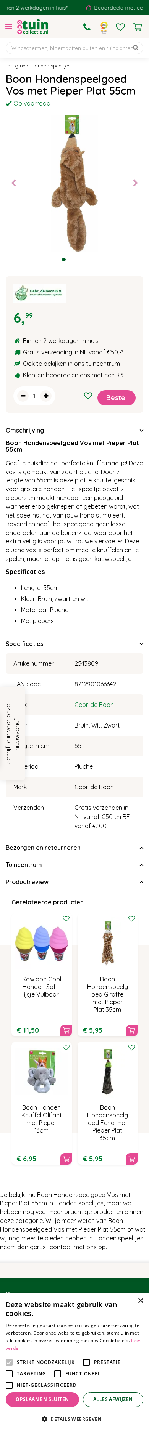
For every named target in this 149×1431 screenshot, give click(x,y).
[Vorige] (13, 183)
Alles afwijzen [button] (113, 1399)
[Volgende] (135, 183)
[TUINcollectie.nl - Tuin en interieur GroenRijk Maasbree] (32, 26)
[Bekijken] (137, 27)
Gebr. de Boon (94, 704)
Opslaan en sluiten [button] (42, 1399)
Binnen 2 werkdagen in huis (61, 341)
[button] (74, 1418)
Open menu (9, 26)
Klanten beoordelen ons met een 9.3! (74, 375)
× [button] (140, 1301)
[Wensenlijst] (120, 27)
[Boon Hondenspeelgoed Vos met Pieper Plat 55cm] (74, 183)
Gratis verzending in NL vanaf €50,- (72, 352)
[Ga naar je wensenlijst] (120, 27)
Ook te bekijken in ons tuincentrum (71, 363)
